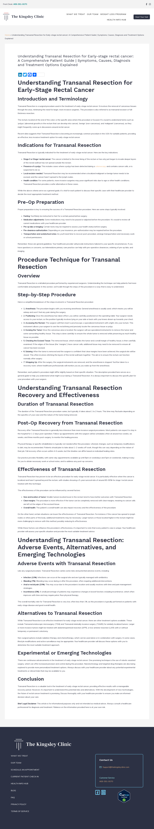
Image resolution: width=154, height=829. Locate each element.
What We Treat (75, 14)
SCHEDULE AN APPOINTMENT (25, 769)
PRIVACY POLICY (18, 804)
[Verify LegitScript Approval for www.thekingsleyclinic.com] (124, 796)
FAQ (13, 797)
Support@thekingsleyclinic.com (116, 767)
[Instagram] (150, 4)
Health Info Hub (116, 19)
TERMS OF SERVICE (20, 811)
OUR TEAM (92, 14)
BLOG (13, 790)
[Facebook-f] (146, 4)
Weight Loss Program (113, 14)
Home (7, 35)
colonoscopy (100, 166)
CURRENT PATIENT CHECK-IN (25, 776)
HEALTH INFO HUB (19, 783)
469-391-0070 (20, 4)
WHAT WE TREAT (19, 756)
